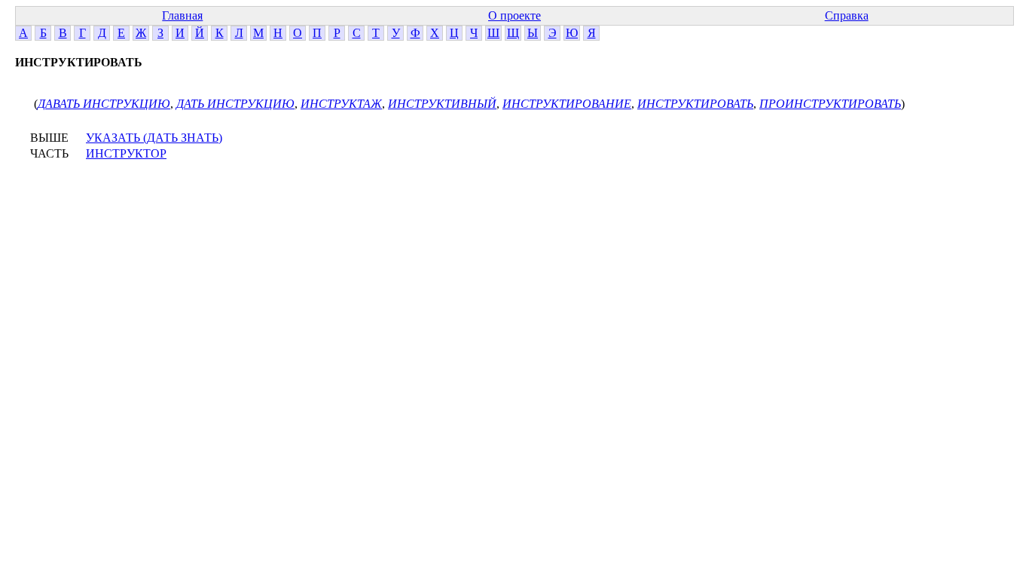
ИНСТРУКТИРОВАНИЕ (566, 103)
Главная (182, 15)
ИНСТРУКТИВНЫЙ (442, 103)
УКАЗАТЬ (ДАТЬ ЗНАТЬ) (154, 137)
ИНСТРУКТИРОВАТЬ (695, 103)
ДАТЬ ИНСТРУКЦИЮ (235, 103)
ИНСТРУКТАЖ (341, 103)
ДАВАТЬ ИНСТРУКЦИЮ (104, 103)
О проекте (514, 15)
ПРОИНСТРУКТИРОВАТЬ (830, 103)
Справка (847, 15)
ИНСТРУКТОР (126, 153)
